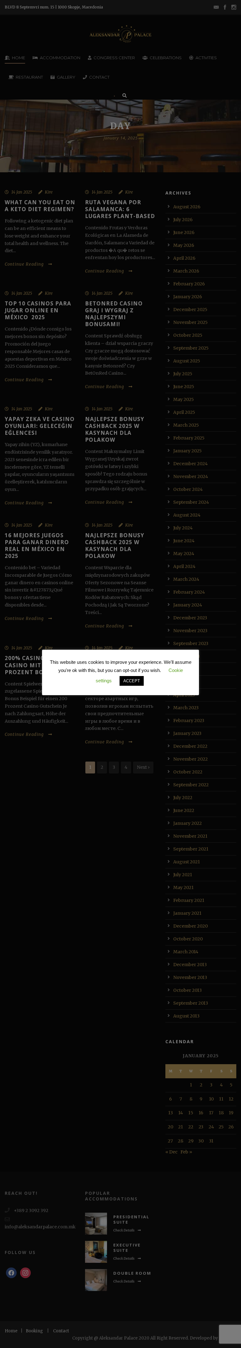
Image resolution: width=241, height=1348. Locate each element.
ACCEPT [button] (131, 681)
